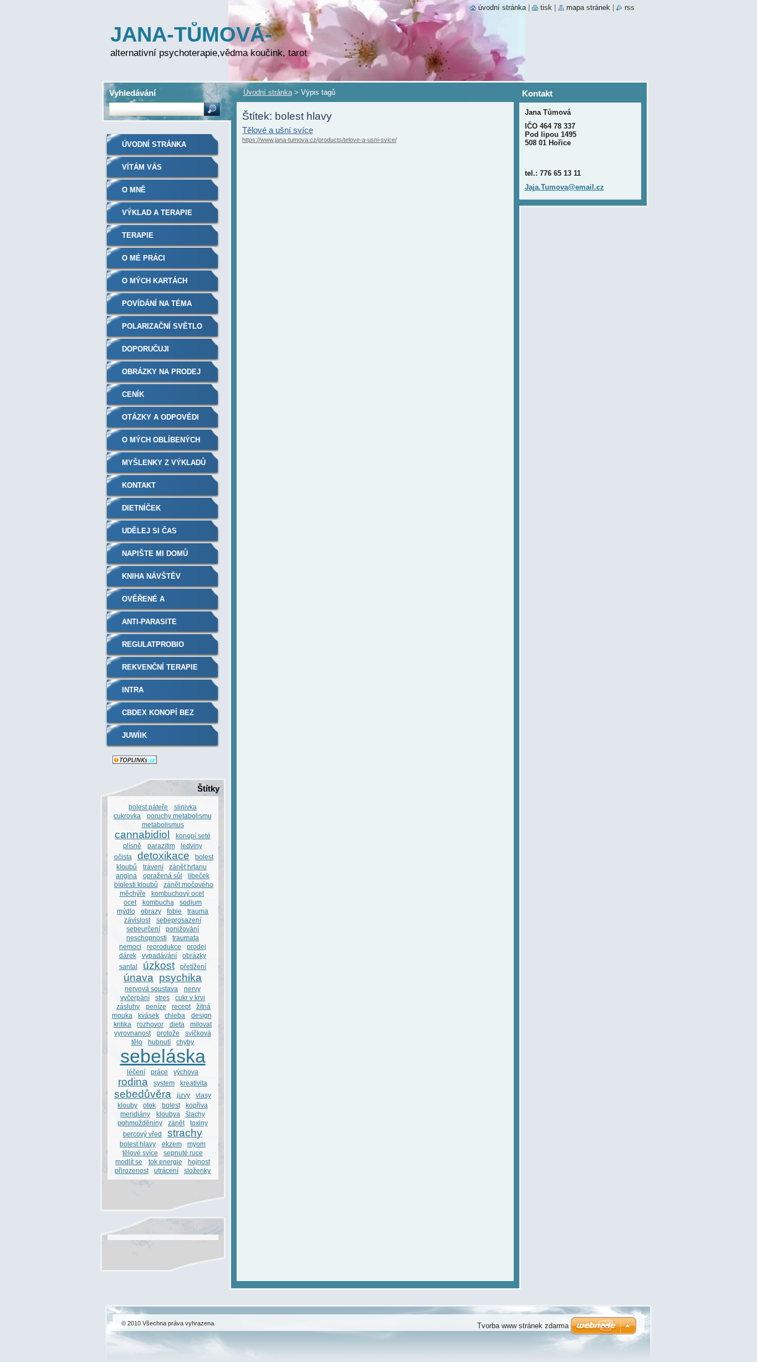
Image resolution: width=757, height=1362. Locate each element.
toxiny (199, 1122)
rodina (133, 1082)
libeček (198, 875)
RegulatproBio (153, 644)
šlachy (195, 1114)
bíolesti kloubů (136, 884)
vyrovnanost (132, 1033)
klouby (127, 1105)
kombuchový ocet (177, 893)
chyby (185, 1041)
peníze (156, 1006)
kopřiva (197, 1105)
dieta (177, 1024)
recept (181, 1006)
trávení (153, 866)
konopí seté (193, 835)
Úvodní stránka (267, 92)
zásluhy (128, 1006)
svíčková (198, 1033)
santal (128, 966)
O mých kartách (154, 281)
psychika (180, 977)
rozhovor (150, 1024)
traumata (185, 937)
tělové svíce (140, 1152)
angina (126, 875)
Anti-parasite (149, 622)
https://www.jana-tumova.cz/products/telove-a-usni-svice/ (319, 139)
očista (123, 856)
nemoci (130, 946)
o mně (134, 190)
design (201, 1015)
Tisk (546, 7)
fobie (174, 911)
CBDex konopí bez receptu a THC (158, 716)
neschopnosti (146, 937)
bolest (171, 1105)
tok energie (165, 1161)
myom (196, 1143)
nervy (192, 988)
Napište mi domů (155, 553)
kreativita (193, 1082)
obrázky (194, 955)
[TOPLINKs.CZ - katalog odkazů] (134, 761)
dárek (127, 955)
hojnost (199, 1161)
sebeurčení (143, 928)
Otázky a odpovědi (160, 417)
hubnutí (159, 1041)
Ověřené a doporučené (147, 603)
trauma (197, 911)
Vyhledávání (132, 93)
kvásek (148, 1015)
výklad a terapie (157, 212)
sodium (191, 902)
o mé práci (143, 258)
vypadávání (159, 955)
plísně (132, 845)
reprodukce (164, 946)
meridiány (135, 1114)
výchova (185, 1071)
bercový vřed (142, 1133)
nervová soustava (151, 988)
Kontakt (139, 485)
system (164, 1082)
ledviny (191, 845)
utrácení (166, 1170)
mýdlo (126, 911)
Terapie (138, 235)
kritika (122, 1024)
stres (162, 997)
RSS (630, 7)
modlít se (128, 1161)
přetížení (193, 966)
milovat (201, 1024)
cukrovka (127, 815)
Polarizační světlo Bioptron (162, 330)
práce (159, 1071)
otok (149, 1105)
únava (139, 977)
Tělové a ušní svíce (277, 130)
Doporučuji (145, 349)
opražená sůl (162, 875)
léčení (136, 1071)
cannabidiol (142, 834)
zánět (176, 1122)
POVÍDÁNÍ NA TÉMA (157, 303)
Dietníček (141, 508)
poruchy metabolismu (179, 815)
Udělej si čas (149, 531)
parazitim (161, 845)
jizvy (183, 1095)
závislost (137, 920)
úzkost (159, 965)
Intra (133, 690)
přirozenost (132, 1170)
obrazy (151, 911)
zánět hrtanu (188, 866)
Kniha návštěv (151, 576)
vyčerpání (135, 997)
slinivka (185, 806)
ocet (130, 902)
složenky (197, 1170)
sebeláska (163, 1056)
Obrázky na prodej (161, 372)
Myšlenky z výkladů (164, 462)
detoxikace (163, 855)
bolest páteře (148, 806)
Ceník (133, 394)
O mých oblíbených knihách (161, 444)
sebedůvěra (142, 1094)
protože (168, 1033)
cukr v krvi (190, 997)
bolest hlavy (138, 1143)
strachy (184, 1133)
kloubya (168, 1114)
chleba (175, 1015)
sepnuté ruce (183, 1152)
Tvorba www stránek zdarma (523, 1326)
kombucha (158, 902)
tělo (136, 1041)
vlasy (203, 1095)
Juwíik (134, 735)
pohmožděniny (139, 1122)
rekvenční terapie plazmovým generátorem (160, 671)
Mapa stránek (588, 7)
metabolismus (163, 824)
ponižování (182, 928)
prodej (196, 946)
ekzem (172, 1143)
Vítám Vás (142, 167)
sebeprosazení (178, 920)
